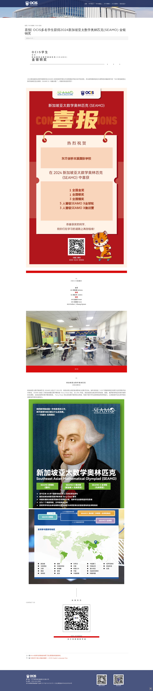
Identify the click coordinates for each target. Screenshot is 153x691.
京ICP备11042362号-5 (47, 683)
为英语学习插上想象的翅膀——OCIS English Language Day (49, 658)
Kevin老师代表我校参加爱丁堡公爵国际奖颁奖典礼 (45, 655)
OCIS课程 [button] (106, 3)
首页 (86, 3)
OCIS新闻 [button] (114, 3)
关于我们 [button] (91, 3)
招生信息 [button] (122, 3)
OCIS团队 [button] (98, 3)
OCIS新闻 (31, 25)
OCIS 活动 (38, 25)
